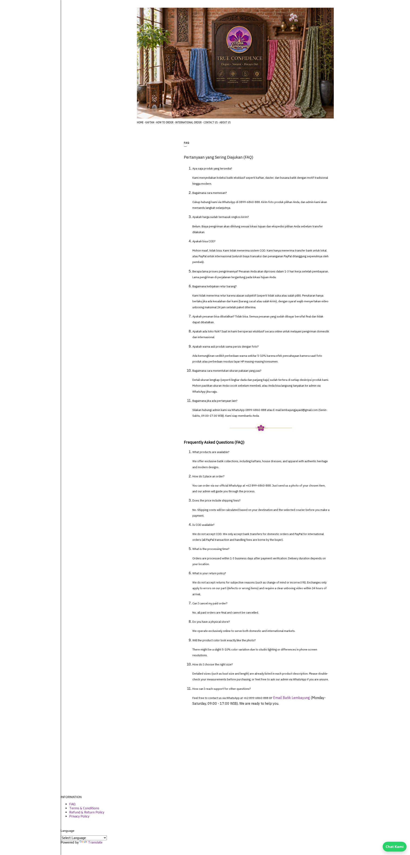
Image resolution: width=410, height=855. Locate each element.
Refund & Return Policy (86, 812)
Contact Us (211, 122)
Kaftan (149, 122)
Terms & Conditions (84, 808)
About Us (225, 122)
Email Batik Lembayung (291, 698)
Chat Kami (395, 846)
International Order (188, 122)
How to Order (164, 122)
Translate (95, 842)
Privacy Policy (79, 816)
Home (140, 122)
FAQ (72, 804)
